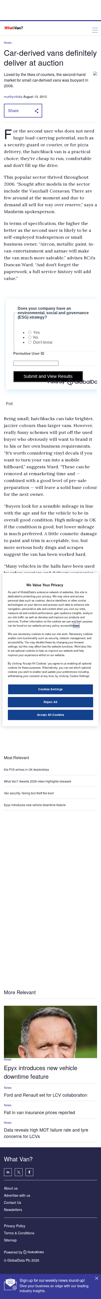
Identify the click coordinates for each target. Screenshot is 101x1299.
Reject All (50, 702)
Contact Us (12, 1202)
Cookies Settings (50, 689)
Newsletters (13, 1209)
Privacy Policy (14, 1225)
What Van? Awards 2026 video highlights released (37, 781)
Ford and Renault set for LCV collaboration (45, 1095)
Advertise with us (17, 1195)
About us (11, 1188)
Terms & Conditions (19, 1232)
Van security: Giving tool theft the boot (29, 793)
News (8, 42)
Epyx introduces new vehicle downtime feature (35, 805)
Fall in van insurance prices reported (39, 1112)
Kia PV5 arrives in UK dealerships (27, 769)
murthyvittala (13, 96)
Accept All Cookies (50, 715)
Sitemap (10, 1240)
